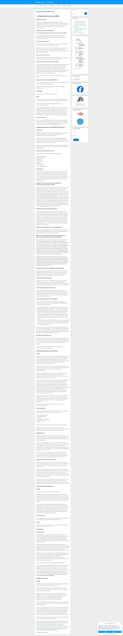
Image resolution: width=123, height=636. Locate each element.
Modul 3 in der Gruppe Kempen (79, 24)
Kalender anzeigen (78, 68)
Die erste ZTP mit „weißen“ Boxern (80, 22)
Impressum (115, 634)
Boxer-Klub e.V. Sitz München (80, 104)
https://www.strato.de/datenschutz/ (42, 104)
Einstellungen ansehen (117, 631)
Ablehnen (109, 631)
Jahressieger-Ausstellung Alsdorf (81, 54)
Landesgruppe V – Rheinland (44, 2)
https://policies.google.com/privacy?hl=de (48, 626)
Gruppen (45, 5)
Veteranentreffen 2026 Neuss (81, 66)
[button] (121, 623)
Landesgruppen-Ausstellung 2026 (80, 21)
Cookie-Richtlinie (105, 634)
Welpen (58, 5)
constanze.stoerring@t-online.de (41, 166)
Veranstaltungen (52, 5)
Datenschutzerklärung (110, 634)
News (36, 5)
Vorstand (40, 5)
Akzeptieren (102, 631)
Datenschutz (69, 5)
